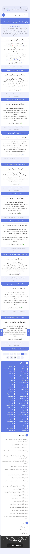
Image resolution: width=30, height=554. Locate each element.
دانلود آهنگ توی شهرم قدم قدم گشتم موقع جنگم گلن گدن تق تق (15, 457)
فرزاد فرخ (11, 403)
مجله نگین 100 (23, 529)
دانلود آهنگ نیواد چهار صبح (20, 501)
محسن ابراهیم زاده (22, 414)
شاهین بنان (10, 396)
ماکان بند (11, 410)
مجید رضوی (10, 412)
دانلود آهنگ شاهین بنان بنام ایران (15, 198)
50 (11, 357)
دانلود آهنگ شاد (8, 22)
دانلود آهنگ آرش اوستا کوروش (19, 489)
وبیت (10, 541)
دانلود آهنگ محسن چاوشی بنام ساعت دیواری (15, 137)
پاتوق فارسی (23, 533)
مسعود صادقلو (10, 421)
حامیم (12, 380)
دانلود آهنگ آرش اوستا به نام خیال (19, 495)
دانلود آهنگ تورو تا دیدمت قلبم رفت (18, 507)
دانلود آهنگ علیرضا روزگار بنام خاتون (15, 75)
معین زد (11, 423)
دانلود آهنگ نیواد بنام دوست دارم (15, 259)
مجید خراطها (23, 412)
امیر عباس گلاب (22, 375)
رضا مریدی (10, 389)
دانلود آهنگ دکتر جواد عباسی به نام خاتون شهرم (15, 492)
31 (25, 354)
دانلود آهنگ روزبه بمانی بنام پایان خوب (15, 104)
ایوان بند (11, 375)
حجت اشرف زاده (22, 382)
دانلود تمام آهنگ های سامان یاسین (19, 447)
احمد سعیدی (23, 371)
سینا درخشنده (23, 396)
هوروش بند (23, 430)
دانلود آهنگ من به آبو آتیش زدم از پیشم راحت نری (15, 486)
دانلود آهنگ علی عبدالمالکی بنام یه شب (15, 322)
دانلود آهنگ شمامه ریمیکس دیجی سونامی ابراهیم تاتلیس (15, 451)
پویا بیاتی (24, 380)
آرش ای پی (23, 366)
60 (15, 357)
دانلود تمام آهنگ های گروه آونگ (19, 477)
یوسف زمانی (10, 430)
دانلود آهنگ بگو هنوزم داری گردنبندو (18, 504)
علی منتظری (23, 400)
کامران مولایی (23, 407)
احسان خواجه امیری (8, 368)
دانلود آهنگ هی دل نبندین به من (19, 510)
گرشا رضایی (23, 410)
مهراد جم (24, 428)
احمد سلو (11, 371)
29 (18, 354)
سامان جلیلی (23, 393)
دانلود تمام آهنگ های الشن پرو (19, 444)
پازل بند (11, 378)
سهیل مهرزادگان (9, 393)
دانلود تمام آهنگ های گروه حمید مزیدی (17, 474)
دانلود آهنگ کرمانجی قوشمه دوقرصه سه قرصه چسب (15, 482)
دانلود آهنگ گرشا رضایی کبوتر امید (18, 513)
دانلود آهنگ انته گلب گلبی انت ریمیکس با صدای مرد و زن (14, 462)
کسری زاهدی (10, 407)
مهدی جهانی (10, 425)
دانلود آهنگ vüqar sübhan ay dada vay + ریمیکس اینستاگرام (15, 470)
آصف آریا (24, 368)
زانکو (25, 391)
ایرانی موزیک (25, 22)
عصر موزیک (24, 526)
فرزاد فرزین (23, 405)
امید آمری (11, 373)
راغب (12, 384)
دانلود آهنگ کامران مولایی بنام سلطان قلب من (15, 225)
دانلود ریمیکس (16, 22)
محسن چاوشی (10, 414)
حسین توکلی (10, 382)
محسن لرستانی (22, 416)
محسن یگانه (10, 416)
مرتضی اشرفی (10, 419)
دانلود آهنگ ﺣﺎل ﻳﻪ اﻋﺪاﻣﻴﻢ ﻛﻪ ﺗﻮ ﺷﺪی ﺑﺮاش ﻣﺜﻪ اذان (15, 517)
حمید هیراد (24, 384)
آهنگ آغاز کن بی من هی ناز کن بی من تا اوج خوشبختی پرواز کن (16, 440)
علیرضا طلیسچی (22, 403)
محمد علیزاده (23, 419)
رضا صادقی (23, 389)
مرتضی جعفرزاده (22, 421)
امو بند (24, 373)
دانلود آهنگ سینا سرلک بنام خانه (15, 169)
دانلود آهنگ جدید (15, 26)
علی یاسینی (10, 400)
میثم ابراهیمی (10, 428)
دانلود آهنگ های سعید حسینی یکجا (19, 466)
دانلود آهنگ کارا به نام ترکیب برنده (15, 39)
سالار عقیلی (10, 391)
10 (11, 354)
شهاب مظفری (23, 398)
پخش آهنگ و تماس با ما (15, 545)
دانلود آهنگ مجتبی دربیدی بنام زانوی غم (15, 288)
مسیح (25, 423)
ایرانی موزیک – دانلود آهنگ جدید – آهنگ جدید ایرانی (20, 1)
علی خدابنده (10, 398)
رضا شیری (11, 387)
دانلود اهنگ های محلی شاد (13, 59)
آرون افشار (10, 366)
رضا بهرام (24, 387)
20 (15, 354)
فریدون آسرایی (9, 405)
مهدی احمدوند (23, 425)
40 (7, 357)
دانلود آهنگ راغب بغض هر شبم (19, 498)
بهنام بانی (24, 378)
